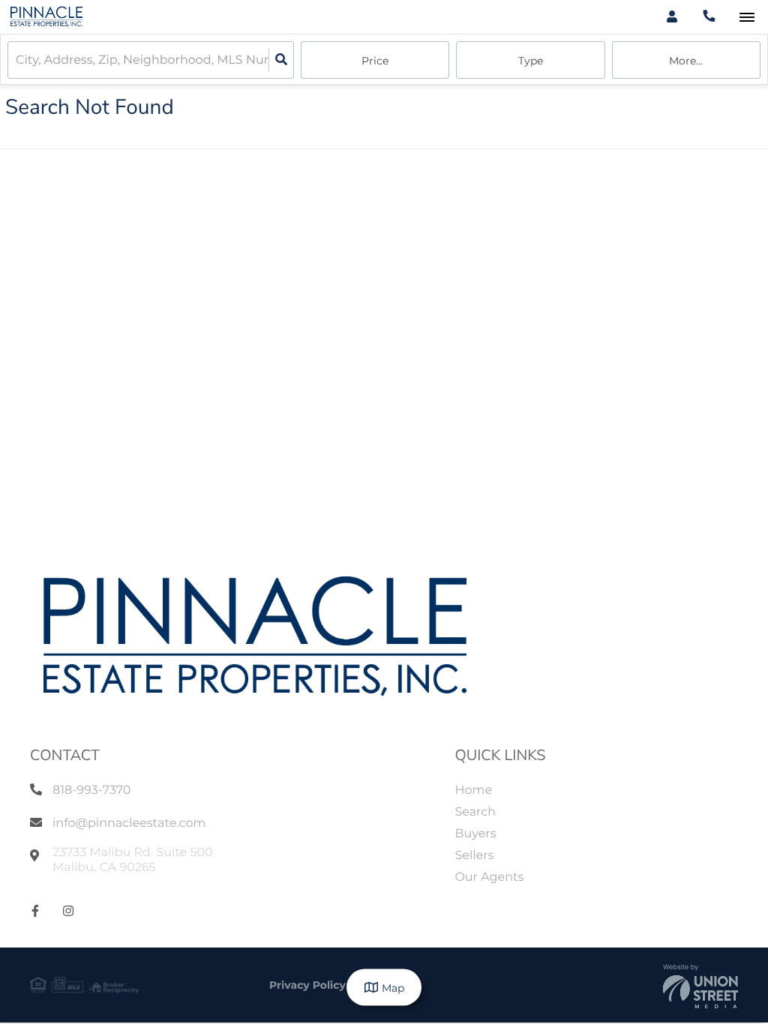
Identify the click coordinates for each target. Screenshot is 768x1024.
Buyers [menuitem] (475, 834)
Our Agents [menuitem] (489, 877)
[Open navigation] (747, 17)
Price (375, 60)
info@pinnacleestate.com (129, 823)
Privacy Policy (307, 985)
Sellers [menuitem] (474, 856)
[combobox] (17, 60)
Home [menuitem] (473, 790)
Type (530, 60)
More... (686, 60)
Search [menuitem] (475, 812)
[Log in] (671, 17)
